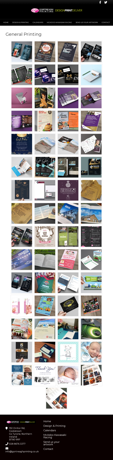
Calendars (38, 22)
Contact (106, 22)
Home (6, 22)
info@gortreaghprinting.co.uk (22, 451)
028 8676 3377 (17, 444)
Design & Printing (20, 22)
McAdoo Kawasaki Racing (59, 22)
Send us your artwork (87, 22)
